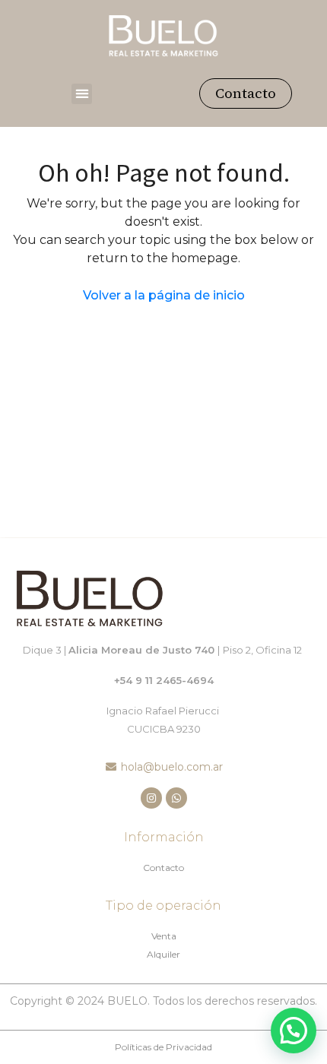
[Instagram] (151, 798)
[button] (81, 94)
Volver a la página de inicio (164, 295)
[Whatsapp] (176, 798)
